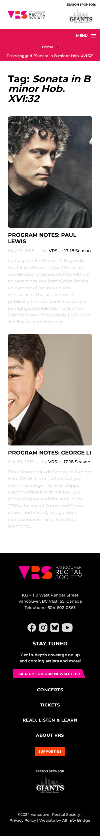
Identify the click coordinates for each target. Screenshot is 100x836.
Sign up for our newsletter (49, 674)
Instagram (43, 627)
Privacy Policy (23, 820)
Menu (82, 35)
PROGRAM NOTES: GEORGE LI (49, 452)
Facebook (31, 627)
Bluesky (54, 627)
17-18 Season (77, 250)
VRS (53, 250)
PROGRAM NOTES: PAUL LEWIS (42, 238)
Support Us (50, 751)
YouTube (67, 627)
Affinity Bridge (76, 820)
